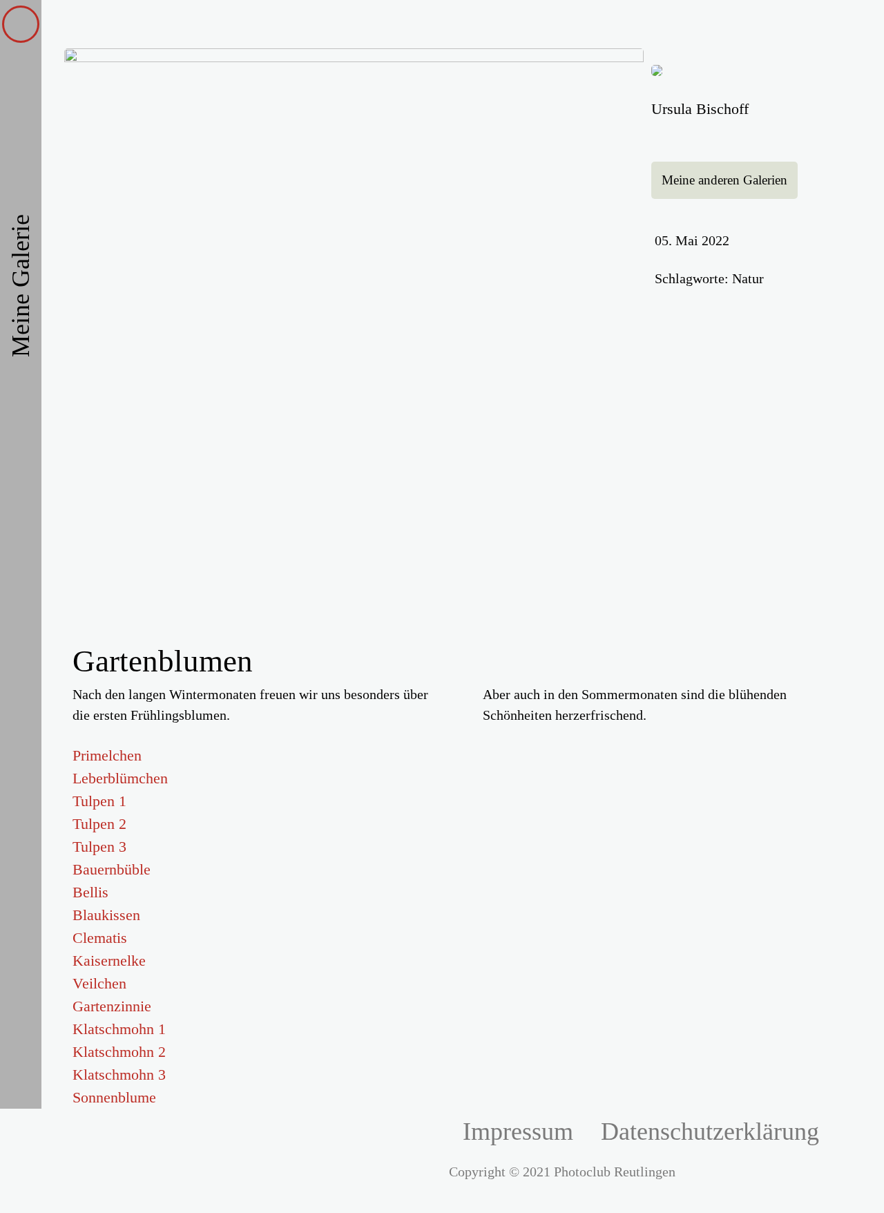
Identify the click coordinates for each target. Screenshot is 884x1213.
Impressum (518, 1131)
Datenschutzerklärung (710, 1131)
